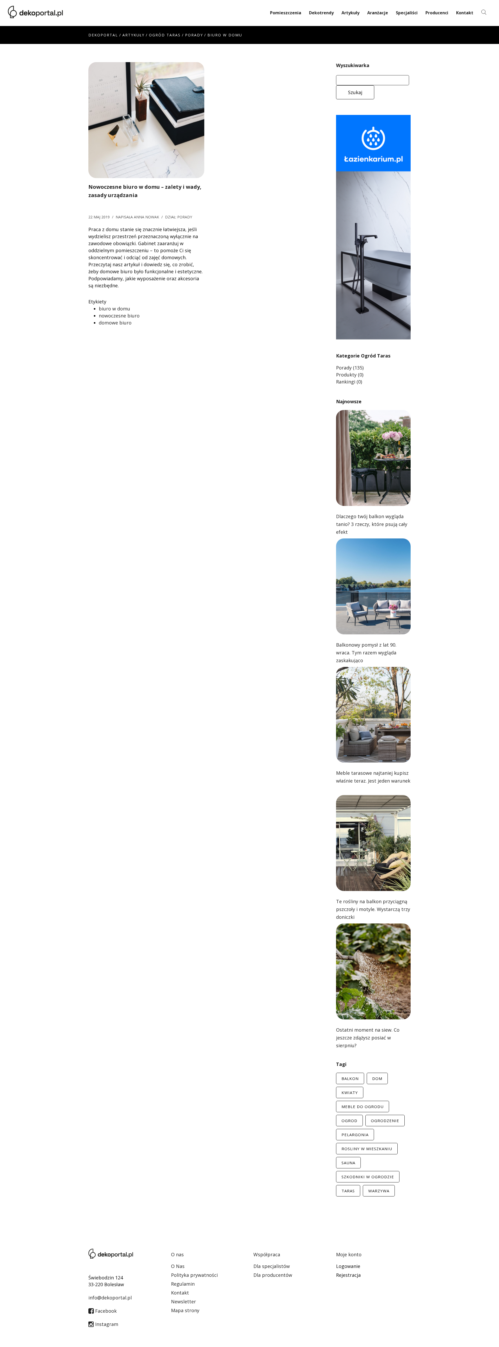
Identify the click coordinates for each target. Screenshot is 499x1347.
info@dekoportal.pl (110, 1297)
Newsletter (183, 1301)
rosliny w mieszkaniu (367, 1148)
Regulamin (183, 1284)
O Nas (178, 1266)
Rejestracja (348, 1275)
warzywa (378, 1190)
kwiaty (350, 1092)
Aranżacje (377, 13)
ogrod (349, 1120)
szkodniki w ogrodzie (368, 1176)
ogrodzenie (385, 1120)
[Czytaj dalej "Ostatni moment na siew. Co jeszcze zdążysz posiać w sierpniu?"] (373, 971)
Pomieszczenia (285, 13)
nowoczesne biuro (119, 316)
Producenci (436, 13)
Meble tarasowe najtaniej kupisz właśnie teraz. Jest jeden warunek (373, 777)
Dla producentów (272, 1275)
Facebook (105, 1311)
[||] (146, 119)
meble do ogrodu (363, 1106)
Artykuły (350, 13)
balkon (350, 1078)
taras (348, 1190)
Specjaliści (407, 13)
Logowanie (348, 1266)
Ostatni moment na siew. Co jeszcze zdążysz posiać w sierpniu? (367, 1038)
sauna (348, 1162)
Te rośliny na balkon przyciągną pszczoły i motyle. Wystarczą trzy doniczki (373, 909)
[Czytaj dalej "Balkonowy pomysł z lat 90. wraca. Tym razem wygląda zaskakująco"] (373, 585)
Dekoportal (103, 34)
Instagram (106, 1324)
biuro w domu (114, 308)
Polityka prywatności (194, 1275)
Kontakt (464, 13)
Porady (194, 34)
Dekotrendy (321, 13)
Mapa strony (185, 1310)
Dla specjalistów (271, 1266)
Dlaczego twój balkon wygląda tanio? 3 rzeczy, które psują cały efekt (371, 524)
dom (377, 1078)
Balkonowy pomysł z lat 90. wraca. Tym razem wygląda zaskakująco (366, 652)
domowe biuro (115, 323)
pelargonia (355, 1134)
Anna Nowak (146, 216)
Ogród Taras (165, 34)
